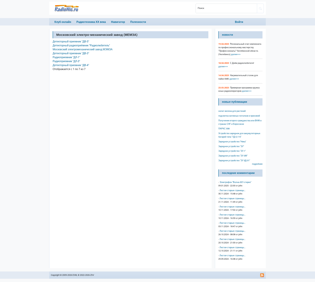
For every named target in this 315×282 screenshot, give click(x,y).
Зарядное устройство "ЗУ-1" (232, 151)
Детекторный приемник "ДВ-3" (71, 53)
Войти (239, 21)
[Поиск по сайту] (260, 8)
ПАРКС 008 (224, 128)
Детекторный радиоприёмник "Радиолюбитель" (81, 45)
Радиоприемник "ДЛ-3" (66, 61)
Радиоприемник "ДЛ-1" (66, 57)
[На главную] (121, 8)
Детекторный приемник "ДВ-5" (71, 41)
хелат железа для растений (232, 111)
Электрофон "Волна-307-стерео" (235, 182)
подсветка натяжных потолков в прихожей (239, 116)
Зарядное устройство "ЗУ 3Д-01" (234, 160)
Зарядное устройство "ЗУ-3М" (233, 155)
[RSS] (262, 275)
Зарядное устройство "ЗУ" (231, 146)
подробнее (257, 164)
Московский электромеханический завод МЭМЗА (83, 49)
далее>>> (236, 54)
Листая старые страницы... (232, 190)
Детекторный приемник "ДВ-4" (71, 65)
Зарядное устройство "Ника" (232, 141)
